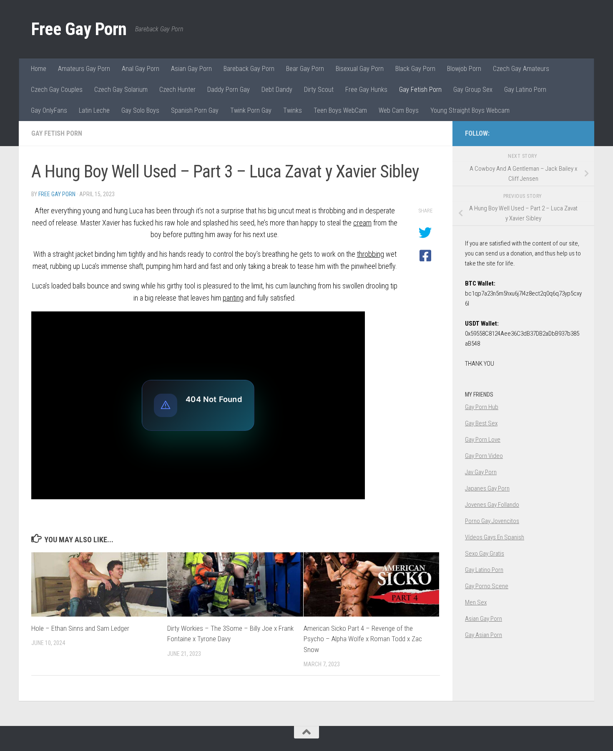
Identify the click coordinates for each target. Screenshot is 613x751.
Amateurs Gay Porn (84, 69)
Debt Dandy (276, 90)
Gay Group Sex (472, 90)
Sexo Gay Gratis (484, 553)
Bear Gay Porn (305, 69)
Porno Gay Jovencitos (492, 521)
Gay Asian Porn (483, 635)
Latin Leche (94, 110)
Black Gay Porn (415, 69)
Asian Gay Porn (191, 69)
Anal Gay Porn (140, 69)
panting (233, 297)
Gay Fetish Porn (420, 90)
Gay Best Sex (481, 423)
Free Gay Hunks (366, 90)
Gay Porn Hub (481, 407)
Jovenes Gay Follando (492, 504)
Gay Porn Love (482, 439)
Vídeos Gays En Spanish (494, 537)
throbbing (370, 254)
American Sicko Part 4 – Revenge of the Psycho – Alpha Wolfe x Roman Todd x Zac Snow (363, 639)
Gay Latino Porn (525, 90)
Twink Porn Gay (250, 110)
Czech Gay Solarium (121, 90)
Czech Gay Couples (57, 90)
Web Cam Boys (399, 110)
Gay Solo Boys (140, 110)
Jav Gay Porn (481, 472)
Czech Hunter (177, 90)
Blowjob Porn (464, 69)
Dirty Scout (319, 90)
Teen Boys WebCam (340, 110)
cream (362, 222)
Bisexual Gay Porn (360, 69)
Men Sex (476, 602)
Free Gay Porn (79, 29)
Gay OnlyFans (49, 110)
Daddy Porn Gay (228, 90)
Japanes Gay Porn (487, 488)
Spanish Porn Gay (195, 110)
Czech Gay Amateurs (521, 69)
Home (38, 69)
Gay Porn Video (484, 456)
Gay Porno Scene (486, 586)
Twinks (292, 110)
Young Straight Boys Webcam (470, 110)
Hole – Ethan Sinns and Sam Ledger (80, 628)
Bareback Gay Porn (249, 69)
